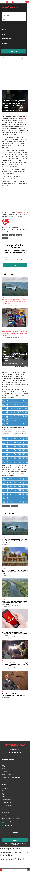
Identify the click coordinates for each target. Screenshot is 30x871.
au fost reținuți (21, 212)
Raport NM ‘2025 (6, 805)
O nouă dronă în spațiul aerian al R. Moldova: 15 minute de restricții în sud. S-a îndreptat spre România (14, 301)
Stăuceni (19, 235)
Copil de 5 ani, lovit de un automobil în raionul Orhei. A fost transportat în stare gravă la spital (15, 572)
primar (12, 235)
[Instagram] (15, 752)
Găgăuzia (4, 794)
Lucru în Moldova (6, 799)
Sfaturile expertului (6, 802)
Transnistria (4, 791)
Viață (3, 297)
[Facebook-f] (9, 752)
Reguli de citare (6, 774)
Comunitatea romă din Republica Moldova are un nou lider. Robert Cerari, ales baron (14, 694)
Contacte (4, 769)
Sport (3, 329)
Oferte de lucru (6, 771)
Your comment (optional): (12, 859)
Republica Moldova (6, 506)
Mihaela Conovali (6, 305)
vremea (14, 506)
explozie (5, 235)
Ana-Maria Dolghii (7, 110)
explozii (24, 118)
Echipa (4, 766)
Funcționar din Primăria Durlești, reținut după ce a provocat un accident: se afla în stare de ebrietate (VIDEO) (15, 664)
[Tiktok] (17, 752)
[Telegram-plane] (20, 752)
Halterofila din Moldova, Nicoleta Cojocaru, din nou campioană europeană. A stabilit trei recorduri (14, 333)
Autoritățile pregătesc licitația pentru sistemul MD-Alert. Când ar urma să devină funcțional (14, 633)
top (5, 238)
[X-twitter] (12, 752)
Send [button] (1, 870)
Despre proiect (6, 763)
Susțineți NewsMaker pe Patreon (11, 777)
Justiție (5, 97)
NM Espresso (5, 788)
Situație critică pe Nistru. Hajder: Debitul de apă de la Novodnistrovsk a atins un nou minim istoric (14, 602)
